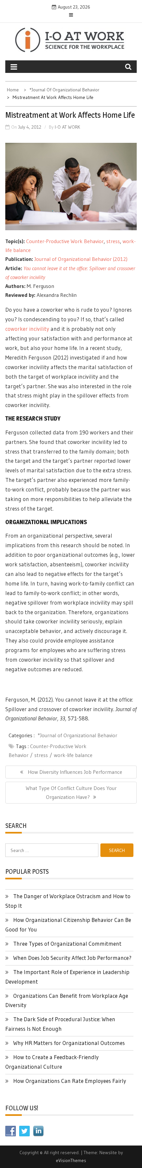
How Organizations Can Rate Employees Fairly (69, 1080)
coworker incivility (27, 328)
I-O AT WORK (67, 127)
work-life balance (73, 755)
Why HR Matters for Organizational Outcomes (69, 1042)
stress (113, 241)
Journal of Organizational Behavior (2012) (80, 259)
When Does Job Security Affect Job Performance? (72, 957)
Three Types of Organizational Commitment (67, 943)
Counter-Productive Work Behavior (65, 241)
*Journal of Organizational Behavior (77, 735)
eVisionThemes (71, 1160)
